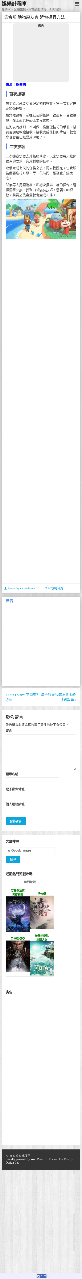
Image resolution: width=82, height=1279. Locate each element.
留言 (9, 731)
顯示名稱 (12, 774)
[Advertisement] (41, 54)
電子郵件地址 (15, 789)
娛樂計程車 (14, 4)
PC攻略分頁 (55, 588)
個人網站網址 (15, 804)
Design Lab (12, 1162)
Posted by (23, 588)
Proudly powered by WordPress (24, 1159)
